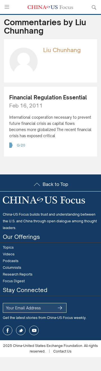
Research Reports (18, 274)
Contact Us (62, 351)
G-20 (21, 145)
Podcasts (11, 261)
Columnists (12, 267)
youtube (34, 330)
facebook (7, 330)
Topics (8, 247)
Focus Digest (14, 281)
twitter (21, 330)
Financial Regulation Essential (48, 97)
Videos (9, 254)
